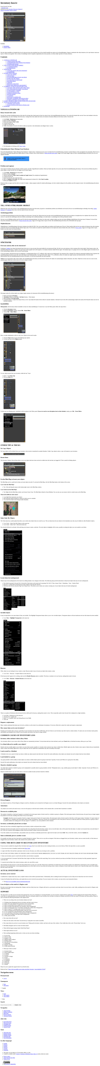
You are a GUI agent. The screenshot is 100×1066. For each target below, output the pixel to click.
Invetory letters (7, 47)
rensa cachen (79, 227)
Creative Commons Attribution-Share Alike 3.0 (27, 1054)
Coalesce (8, 248)
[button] (1, 988)
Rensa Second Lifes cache (51, 153)
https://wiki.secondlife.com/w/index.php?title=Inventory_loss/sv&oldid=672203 (26, 969)
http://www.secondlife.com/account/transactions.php (18, 881)
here (30, 846)
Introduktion (6, 46)
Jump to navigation (5, 10)
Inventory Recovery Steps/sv (15, 9)
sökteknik (9, 210)
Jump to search (13, 10)
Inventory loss (5, 7)
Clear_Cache (22, 146)
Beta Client (27, 848)
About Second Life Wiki (9, 1057)
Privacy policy (7, 1056)
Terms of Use (7, 1059)
